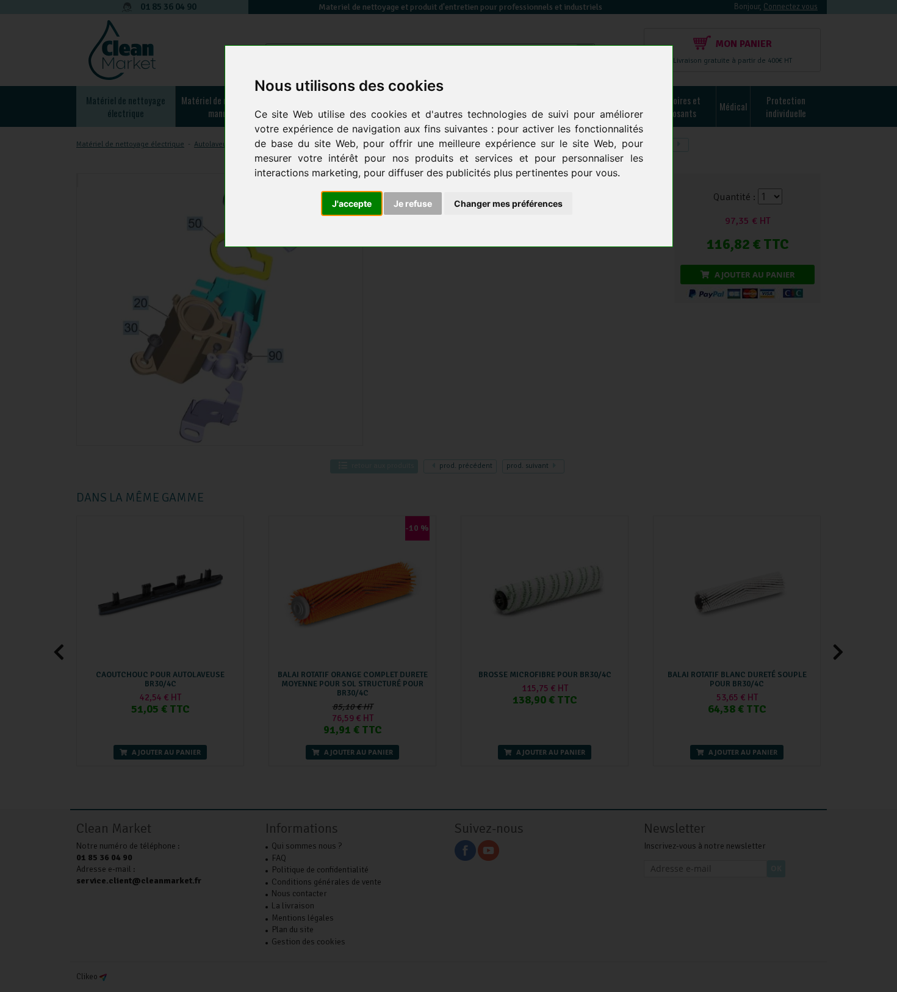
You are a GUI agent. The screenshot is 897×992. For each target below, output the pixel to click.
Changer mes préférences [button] (508, 203)
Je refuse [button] (413, 203)
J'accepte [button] (352, 203)
